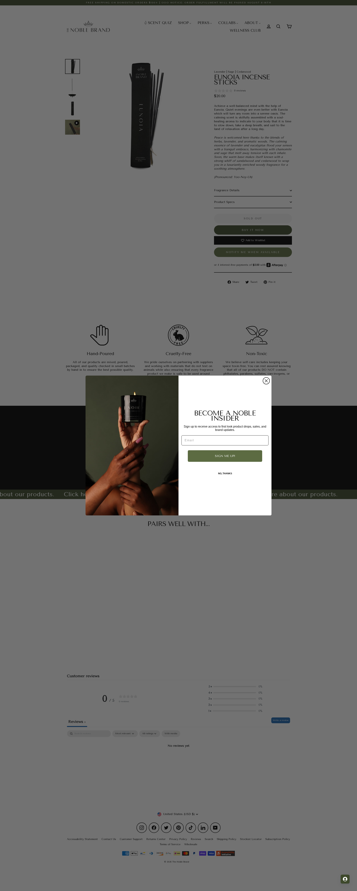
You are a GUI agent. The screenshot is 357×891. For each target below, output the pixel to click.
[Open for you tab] (345, 879)
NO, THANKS (225, 473)
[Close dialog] (266, 380)
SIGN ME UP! (225, 456)
